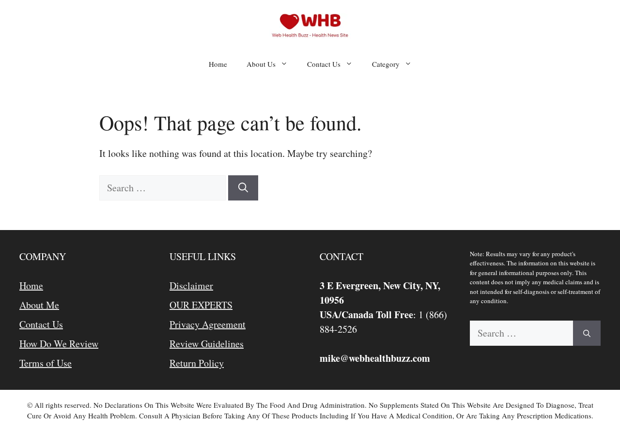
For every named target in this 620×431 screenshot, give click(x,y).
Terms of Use (45, 362)
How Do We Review (58, 343)
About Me (39, 304)
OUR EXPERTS (201, 304)
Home (218, 64)
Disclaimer (191, 285)
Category (386, 64)
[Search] (243, 187)
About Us (261, 64)
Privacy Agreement (208, 324)
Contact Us (324, 64)
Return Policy (197, 362)
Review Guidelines (207, 343)
